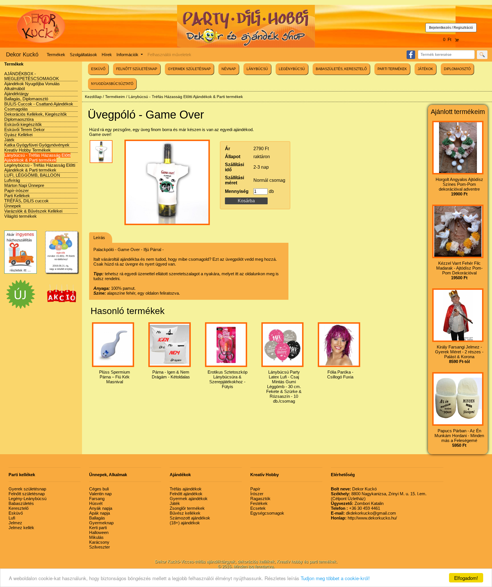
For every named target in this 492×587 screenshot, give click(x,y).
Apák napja (99, 513)
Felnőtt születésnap (27, 493)
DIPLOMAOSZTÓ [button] (457, 69)
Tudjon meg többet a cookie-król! (335, 578)
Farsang (96, 498)
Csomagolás (16, 109)
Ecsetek (258, 508)
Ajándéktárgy (16, 93)
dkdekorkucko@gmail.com (363, 513)
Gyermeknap (101, 522)
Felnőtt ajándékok (186, 493)
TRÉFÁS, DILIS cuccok (26, 200)
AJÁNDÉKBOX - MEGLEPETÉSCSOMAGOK (31, 76)
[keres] (482, 54)
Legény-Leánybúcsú (27, 498)
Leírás (99, 237)
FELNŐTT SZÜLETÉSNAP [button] (136, 69)
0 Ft (449, 39)
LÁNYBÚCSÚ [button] (257, 69)
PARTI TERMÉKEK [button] (392, 69)
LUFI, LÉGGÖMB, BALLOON (32, 175)
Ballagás (97, 517)
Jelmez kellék (21, 527)
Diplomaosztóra (19, 119)
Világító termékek (20, 216)
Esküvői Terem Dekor (24, 129)
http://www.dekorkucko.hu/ (364, 517)
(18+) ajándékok (185, 522)
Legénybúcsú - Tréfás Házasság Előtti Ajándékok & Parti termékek (39, 167)
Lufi (12, 517)
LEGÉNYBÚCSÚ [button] (292, 69)
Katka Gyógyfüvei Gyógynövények (36, 144)
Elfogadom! (466, 577)
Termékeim (115, 96)
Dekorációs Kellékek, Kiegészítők (35, 114)
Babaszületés (21, 503)
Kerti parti (98, 527)
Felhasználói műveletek (169, 54)
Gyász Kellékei (18, 134)
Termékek (56, 54)
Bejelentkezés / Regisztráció (451, 28)
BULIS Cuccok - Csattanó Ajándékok (38, 103)
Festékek (259, 503)
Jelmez (15, 522)
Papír (255, 488)
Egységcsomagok (267, 513)
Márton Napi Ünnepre (24, 185)
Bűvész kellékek (185, 513)
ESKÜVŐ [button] (98, 69)
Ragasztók (260, 498)
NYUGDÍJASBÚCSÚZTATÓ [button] (112, 84)
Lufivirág (12, 180)
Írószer (256, 493)
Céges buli (99, 488)
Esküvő (16, 513)
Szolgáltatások (83, 54)
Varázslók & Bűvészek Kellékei (33, 211)
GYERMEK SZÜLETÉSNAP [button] (189, 69)
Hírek (107, 54)
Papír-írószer (16, 190)
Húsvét (95, 503)
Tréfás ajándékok (186, 488)
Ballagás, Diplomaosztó (26, 98)
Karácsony (99, 542)
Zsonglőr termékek (187, 508)
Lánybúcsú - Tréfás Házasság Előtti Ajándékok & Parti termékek (37, 157)
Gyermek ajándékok (189, 498)
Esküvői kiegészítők (23, 124)
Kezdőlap (93, 96)
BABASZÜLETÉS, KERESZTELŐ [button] (341, 69)
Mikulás (96, 537)
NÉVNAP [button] (229, 69)
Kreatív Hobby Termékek (27, 150)
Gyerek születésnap (27, 488)
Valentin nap (100, 493)
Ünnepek (12, 205)
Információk (128, 54)
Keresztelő (18, 508)
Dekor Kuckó (22, 54)
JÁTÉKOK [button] (425, 69)
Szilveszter (99, 547)
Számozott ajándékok (190, 517)
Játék (9, 139)
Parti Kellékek (17, 195)
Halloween (98, 532)
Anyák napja (100, 508)
